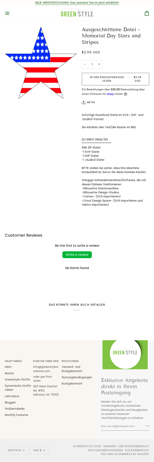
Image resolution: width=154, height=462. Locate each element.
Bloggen (10, 402)
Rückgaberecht (72, 384)
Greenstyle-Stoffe (17, 380)
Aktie (91, 102)
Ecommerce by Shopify (131, 454)
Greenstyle (84, 446)
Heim (8, 367)
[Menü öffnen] (11, 13)
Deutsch (14, 450)
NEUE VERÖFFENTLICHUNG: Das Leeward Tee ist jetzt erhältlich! (77, 3)
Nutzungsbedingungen (77, 377)
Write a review (77, 254)
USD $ (37, 450)
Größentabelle (15, 409)
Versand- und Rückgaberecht (126, 446)
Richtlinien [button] (70, 361)
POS (104, 454)
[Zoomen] (12, 91)
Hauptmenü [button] (13, 361)
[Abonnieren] (146, 426)
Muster (9, 373)
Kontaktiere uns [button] (46, 361)
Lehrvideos (12, 396)
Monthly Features (16, 415)
